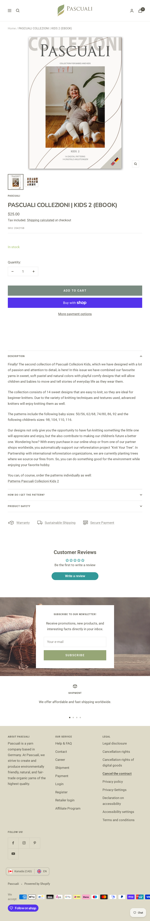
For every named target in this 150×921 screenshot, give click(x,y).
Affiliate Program (67, 808)
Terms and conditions (119, 820)
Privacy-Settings (115, 790)
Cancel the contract (117, 773)
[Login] (132, 10)
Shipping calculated (40, 220)
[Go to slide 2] (73, 717)
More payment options (75, 314)
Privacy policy (113, 782)
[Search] (18, 10)
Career (60, 760)
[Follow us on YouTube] (13, 853)
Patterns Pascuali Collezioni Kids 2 (33, 481)
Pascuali (14, 195)
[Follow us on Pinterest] (34, 843)
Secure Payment (102, 523)
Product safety (19, 506)
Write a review (75, 576)
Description (16, 356)
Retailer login (64, 800)
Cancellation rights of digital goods (118, 762)
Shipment (62, 768)
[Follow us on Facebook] (13, 843)
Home (12, 28)
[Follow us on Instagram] (24, 843)
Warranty (23, 523)
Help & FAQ (63, 743)
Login (59, 784)
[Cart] (140, 11)
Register (61, 792)
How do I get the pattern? (26, 494)
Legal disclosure (115, 743)
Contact (61, 752)
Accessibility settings (118, 812)
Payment (61, 776)
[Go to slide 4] (80, 717)
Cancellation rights (116, 752)
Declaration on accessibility (113, 800)
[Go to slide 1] (69, 717)
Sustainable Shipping (60, 523)
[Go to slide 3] (76, 717)
